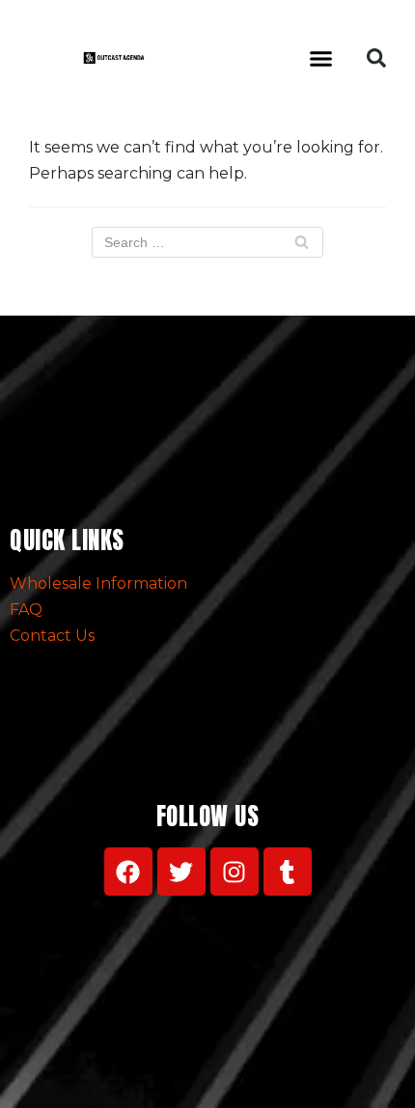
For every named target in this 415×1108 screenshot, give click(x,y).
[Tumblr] (287, 871)
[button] (321, 58)
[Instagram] (234, 871)
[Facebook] (128, 871)
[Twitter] (181, 871)
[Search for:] (207, 242)
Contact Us (52, 635)
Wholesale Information (98, 583)
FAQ (26, 609)
